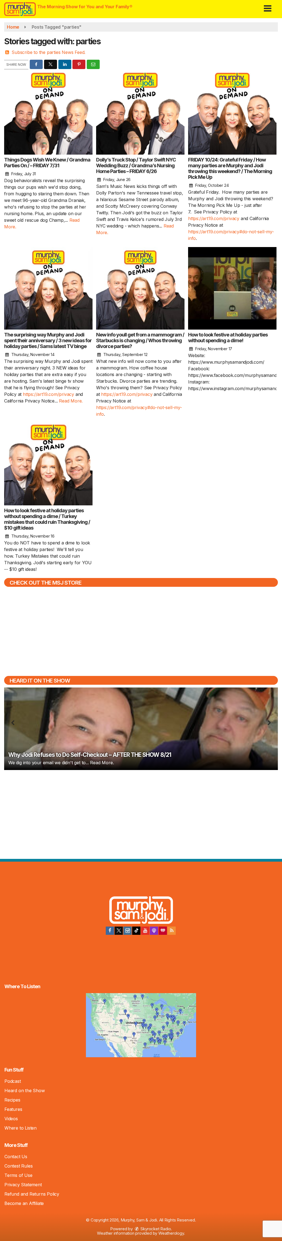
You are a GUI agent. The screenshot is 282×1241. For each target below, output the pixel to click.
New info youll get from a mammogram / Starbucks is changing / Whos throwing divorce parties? (140, 340)
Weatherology (171, 1233)
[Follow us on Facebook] (110, 931)
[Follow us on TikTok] (136, 931)
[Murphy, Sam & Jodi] (141, 911)
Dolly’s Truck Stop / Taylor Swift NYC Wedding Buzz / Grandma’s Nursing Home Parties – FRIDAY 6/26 (136, 165)
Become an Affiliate (24, 1203)
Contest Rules (18, 1166)
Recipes (12, 1100)
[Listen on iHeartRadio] (163, 931)
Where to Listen (20, 1128)
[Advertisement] (141, 813)
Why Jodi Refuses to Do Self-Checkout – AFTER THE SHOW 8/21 (89, 754)
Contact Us (15, 1156)
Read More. (71, 401)
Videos (11, 1118)
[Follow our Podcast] (154, 931)
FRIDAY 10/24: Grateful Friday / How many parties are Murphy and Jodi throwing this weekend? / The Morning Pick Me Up (230, 168)
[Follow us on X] (119, 931)
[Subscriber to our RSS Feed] (171, 931)
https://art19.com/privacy (213, 218)
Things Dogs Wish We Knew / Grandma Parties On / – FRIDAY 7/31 (47, 162)
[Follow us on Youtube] (145, 931)
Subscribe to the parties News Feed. (48, 52)
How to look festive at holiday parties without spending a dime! (228, 337)
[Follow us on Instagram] (127, 931)
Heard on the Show (24, 1090)
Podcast (12, 1081)
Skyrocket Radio (155, 1228)
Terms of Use (18, 1175)
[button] (267, 6)
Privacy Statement (23, 1184)
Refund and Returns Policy (31, 1194)
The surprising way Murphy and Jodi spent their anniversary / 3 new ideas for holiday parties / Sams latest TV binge (48, 340)
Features (13, 1109)
